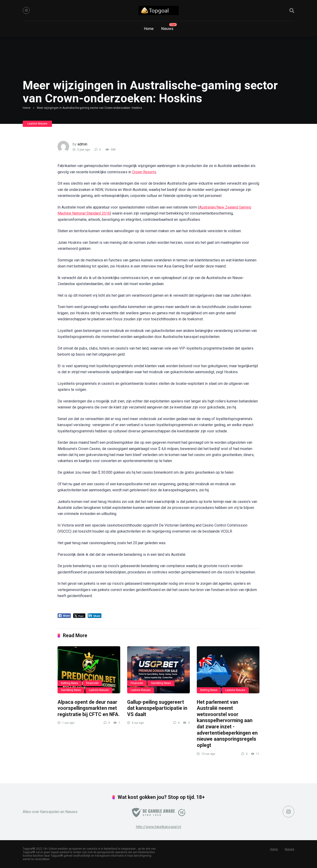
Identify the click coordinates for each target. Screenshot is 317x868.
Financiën (92, 683)
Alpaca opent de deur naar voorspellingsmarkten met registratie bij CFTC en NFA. (89, 708)
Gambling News (71, 690)
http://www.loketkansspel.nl (158, 827)
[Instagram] (26, 10)
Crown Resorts (144, 172)
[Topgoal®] (159, 10)
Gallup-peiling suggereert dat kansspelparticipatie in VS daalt (157, 708)
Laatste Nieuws (37, 123)
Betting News (69, 683)
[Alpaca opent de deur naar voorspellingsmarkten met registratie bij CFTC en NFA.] (89, 669)
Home (149, 28)
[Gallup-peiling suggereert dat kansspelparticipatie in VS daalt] (158, 669)
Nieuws (167, 28)
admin (82, 144)
